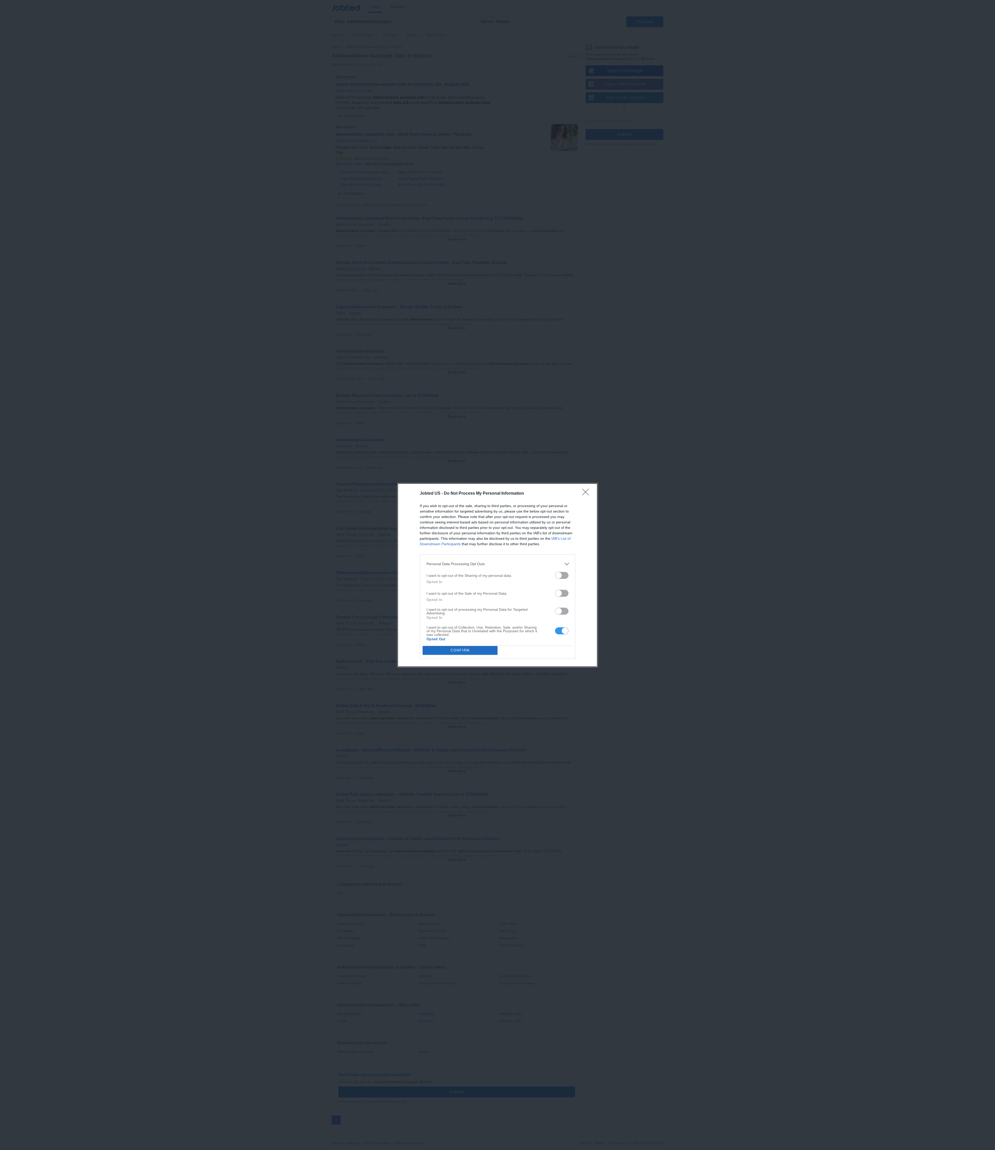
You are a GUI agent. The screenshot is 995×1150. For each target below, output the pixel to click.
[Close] (587, 494)
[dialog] (497, 575)
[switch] (561, 575)
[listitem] (497, 564)
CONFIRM (460, 650)
